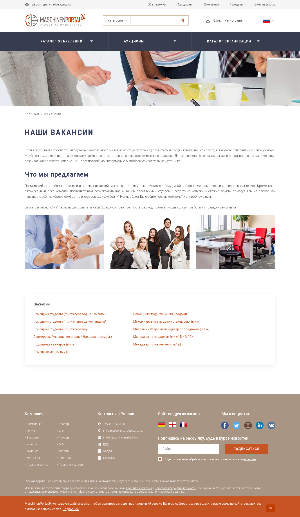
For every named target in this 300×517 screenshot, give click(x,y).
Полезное (109, 457)
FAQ (61, 444)
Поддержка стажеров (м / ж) (55, 344)
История (32, 444)
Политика (65, 457)
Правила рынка (37, 464)
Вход (217, 20)
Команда (32, 451)
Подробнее (71, 509)
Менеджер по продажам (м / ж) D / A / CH (163, 336)
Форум (107, 451)
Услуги (31, 430)
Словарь (64, 424)
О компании (34, 424)
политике (250, 459)
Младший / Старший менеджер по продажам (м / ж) (171, 329)
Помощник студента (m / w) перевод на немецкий (70, 314)
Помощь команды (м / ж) (52, 352)
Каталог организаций (229, 41)
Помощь (64, 437)
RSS (105, 444)
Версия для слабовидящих (51, 4)
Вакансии (33, 437)
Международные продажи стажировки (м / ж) (167, 321)
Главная (32, 114)
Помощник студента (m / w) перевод (60, 329)
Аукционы (185, 4)
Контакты (33, 457)
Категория (115, 20)
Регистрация (234, 20)
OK (270, 508)
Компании (211, 4)
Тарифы (64, 451)
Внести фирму (265, 4)
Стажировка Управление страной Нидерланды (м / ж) (73, 336)
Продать (236, 4)
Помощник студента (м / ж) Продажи (160, 314)
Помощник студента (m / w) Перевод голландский (70, 321)
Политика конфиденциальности (175, 488)
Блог (62, 430)
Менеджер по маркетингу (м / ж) (157, 344)
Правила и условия (71, 464)
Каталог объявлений (61, 41)
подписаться (246, 449)
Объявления (157, 4)
